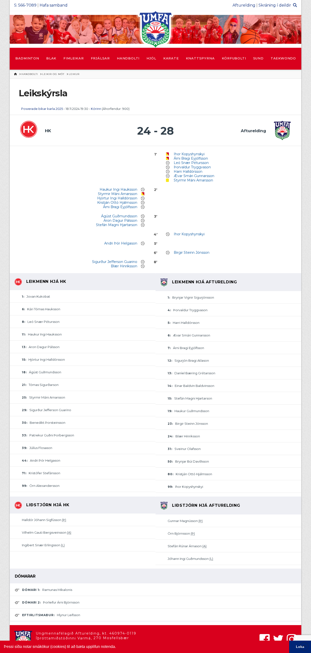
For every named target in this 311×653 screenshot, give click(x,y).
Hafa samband (54, 5)
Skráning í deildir (275, 5)
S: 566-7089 (25, 5)
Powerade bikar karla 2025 (42, 109)
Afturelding (244, 5)
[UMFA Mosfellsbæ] (155, 29)
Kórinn (96, 109)
